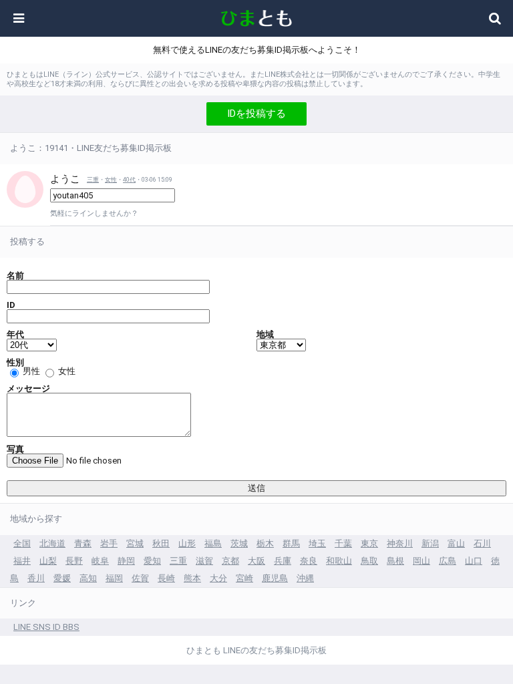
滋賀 (204, 561)
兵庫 (282, 561)
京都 (230, 561)
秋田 (161, 543)
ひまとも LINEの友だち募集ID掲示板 (256, 650)
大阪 (256, 561)
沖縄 (305, 578)
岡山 (421, 561)
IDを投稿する (256, 114)
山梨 (48, 561)
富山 (456, 543)
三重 (93, 179)
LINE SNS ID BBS (46, 627)
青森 (83, 543)
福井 (22, 561)
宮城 (135, 543)
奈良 (308, 561)
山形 (187, 543)
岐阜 (100, 561)
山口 (473, 561)
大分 (218, 578)
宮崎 (244, 578)
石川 (482, 543)
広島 (447, 561)
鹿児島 (275, 578)
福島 (213, 543)
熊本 (192, 578)
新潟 (430, 543)
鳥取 (369, 561)
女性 (111, 179)
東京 (369, 543)
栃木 (265, 543)
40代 (129, 179)
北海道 (52, 543)
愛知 (152, 561)
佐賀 (140, 578)
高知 (88, 578)
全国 (22, 543)
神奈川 (400, 543)
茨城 (239, 543)
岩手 (109, 543)
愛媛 (62, 578)
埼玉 (317, 543)
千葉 (343, 543)
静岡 (126, 561)
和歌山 (339, 561)
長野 (74, 561)
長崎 (166, 578)
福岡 (114, 578)
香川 (36, 578)
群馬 (291, 543)
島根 (395, 561)
